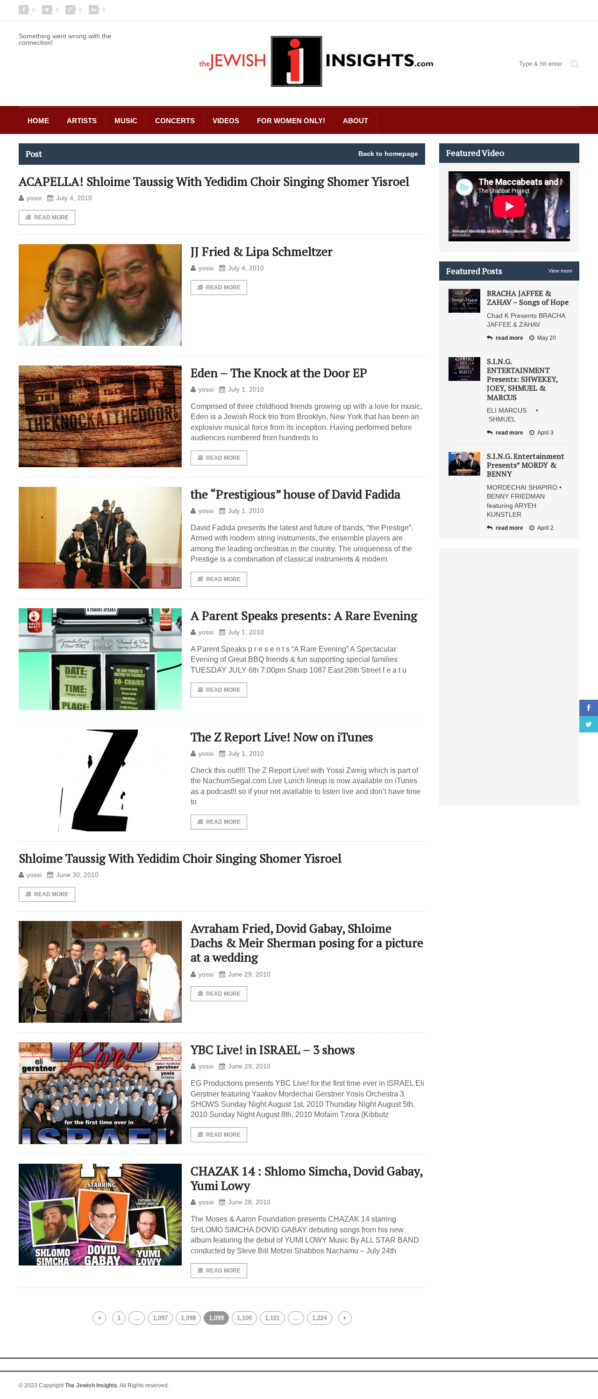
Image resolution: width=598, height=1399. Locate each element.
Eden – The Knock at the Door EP (279, 372)
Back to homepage (388, 153)
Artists (82, 121)
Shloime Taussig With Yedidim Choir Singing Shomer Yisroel (180, 858)
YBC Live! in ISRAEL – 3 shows (273, 1049)
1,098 (188, 1318)
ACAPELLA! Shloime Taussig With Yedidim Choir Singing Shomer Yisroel (214, 181)
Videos (226, 121)
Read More (51, 217)
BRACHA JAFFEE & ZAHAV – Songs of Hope (528, 297)
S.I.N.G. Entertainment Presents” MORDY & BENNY (525, 465)
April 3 (545, 433)
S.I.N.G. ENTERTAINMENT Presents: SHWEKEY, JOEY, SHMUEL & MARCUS (522, 379)
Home (38, 121)
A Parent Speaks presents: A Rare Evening (304, 615)
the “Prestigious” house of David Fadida (295, 494)
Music (125, 121)
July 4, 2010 (74, 198)
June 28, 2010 (249, 1202)
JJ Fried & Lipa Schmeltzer (262, 251)
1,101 (272, 1318)
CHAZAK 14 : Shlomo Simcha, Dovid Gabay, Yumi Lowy (306, 1178)
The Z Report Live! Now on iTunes (282, 737)
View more (560, 271)
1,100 (244, 1318)
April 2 (545, 528)
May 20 (546, 338)
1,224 (319, 1318)
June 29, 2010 (249, 974)
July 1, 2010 (246, 389)
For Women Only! (291, 121)
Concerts (175, 121)
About (355, 121)
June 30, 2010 (77, 875)
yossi (34, 198)
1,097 (160, 1318)
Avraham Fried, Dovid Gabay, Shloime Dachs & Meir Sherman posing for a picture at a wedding (307, 942)
